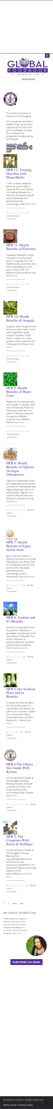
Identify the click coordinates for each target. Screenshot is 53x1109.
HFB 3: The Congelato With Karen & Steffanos (19, 840)
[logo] (27, 74)
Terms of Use (10, 1105)
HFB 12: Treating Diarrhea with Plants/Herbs (19, 173)
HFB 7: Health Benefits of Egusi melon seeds (18, 546)
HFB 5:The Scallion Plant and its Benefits (20, 693)
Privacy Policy (26, 1105)
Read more (30, 204)
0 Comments (12, 219)
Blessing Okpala (13, 216)
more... (31, 207)
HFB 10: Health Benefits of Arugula (20, 318)
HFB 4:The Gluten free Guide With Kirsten (19, 768)
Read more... (17, 933)
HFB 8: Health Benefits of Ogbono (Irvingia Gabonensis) (20, 469)
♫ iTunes (22, 147)
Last (21, 903)
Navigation (28, 79)
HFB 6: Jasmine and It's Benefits (20, 619)
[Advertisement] (26, 26)
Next (15, 903)
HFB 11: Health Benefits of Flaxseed (20, 247)
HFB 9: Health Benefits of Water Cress (18, 391)
